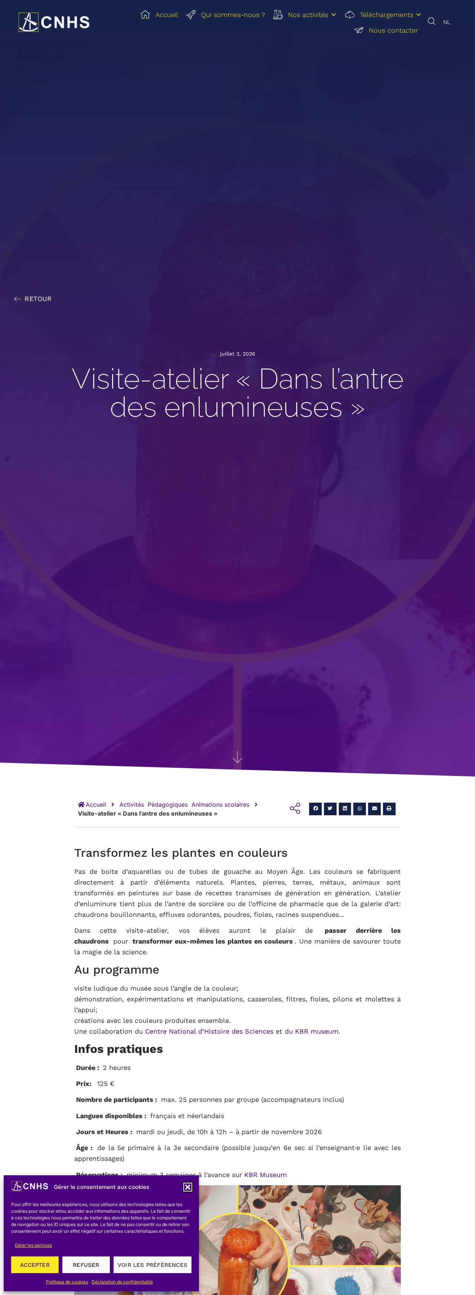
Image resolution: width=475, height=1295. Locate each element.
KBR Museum (264, 1175)
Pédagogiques (168, 804)
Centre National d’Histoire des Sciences (209, 1031)
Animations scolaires (220, 804)
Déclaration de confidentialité (122, 1282)
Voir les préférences (152, 1265)
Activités (131, 804)
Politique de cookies (67, 1282)
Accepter (35, 1265)
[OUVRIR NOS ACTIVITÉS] (333, 15)
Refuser (86, 1265)
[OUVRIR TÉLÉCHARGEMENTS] (418, 15)
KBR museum (316, 1031)
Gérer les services (33, 1245)
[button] (187, 1187)
